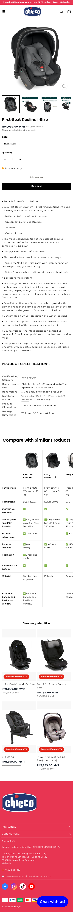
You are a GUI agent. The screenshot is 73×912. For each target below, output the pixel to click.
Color (5, 137)
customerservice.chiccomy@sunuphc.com (28, 876)
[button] (4, 11)
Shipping (6, 130)
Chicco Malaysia (14, 907)
